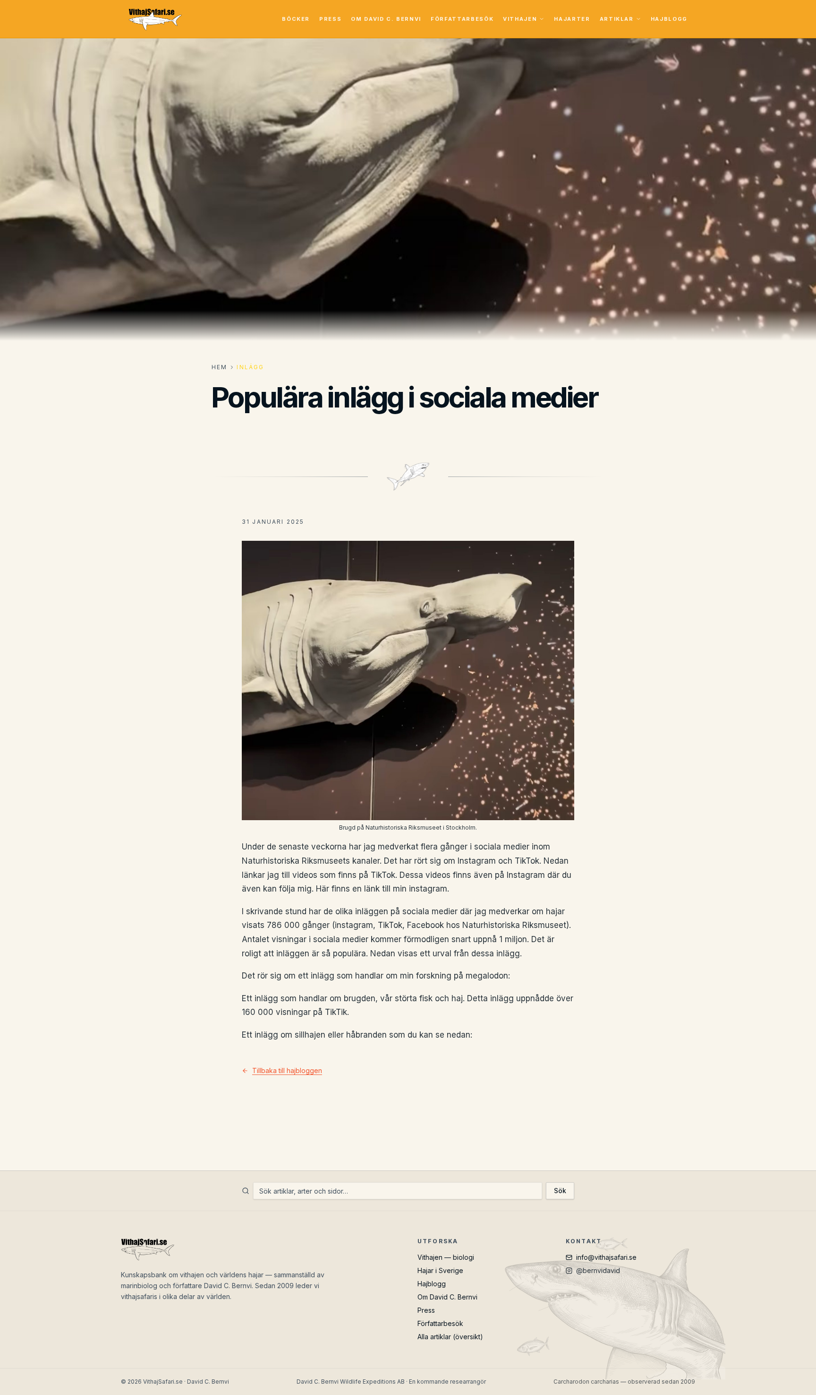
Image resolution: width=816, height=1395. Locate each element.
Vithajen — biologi (445, 1257)
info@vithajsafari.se (606, 1257)
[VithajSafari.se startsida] (155, 19)
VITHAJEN (520, 19)
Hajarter (572, 19)
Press (330, 19)
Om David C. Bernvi (386, 19)
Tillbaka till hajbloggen (287, 1070)
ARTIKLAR (617, 19)
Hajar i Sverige (440, 1270)
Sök (560, 1191)
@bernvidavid (598, 1270)
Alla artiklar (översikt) (450, 1337)
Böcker (296, 19)
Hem (219, 367)
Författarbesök (462, 19)
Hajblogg (669, 19)
